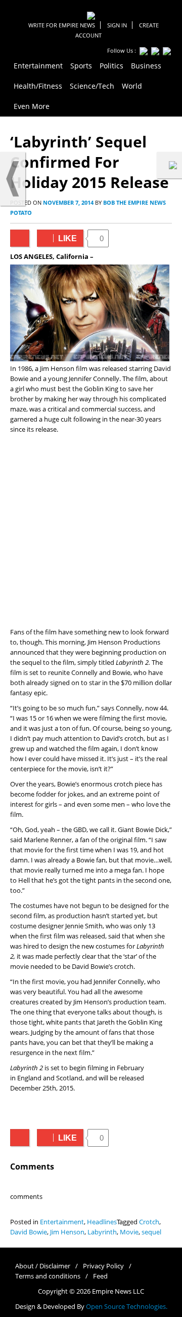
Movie (129, 1232)
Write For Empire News (61, 25)
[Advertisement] (91, 531)
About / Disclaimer (42, 1266)
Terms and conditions (47, 1276)
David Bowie (28, 1232)
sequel (151, 1232)
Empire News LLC (118, 1291)
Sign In (117, 25)
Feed (100, 1276)
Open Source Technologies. (126, 1306)
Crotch (149, 1222)
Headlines (102, 1222)
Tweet (19, 238)
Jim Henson (67, 1232)
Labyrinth (102, 1232)
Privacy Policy (103, 1266)
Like (57, 238)
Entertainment (62, 1222)
